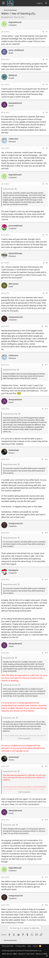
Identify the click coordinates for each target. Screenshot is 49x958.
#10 (46, 326)
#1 (47, 32)
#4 (47, 112)
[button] (47, 956)
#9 (47, 293)
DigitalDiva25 (8, 17)
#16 (46, 653)
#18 (46, 820)
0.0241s (32, 954)
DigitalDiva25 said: (9, 370)
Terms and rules (8, 946)
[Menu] (3, 3)
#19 (46, 877)
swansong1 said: (9, 718)
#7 (47, 235)
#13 (46, 459)
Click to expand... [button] (24, 738)
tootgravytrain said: (10, 414)
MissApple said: (8, 658)
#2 (47, 59)
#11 (46, 365)
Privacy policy (20, 946)
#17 (46, 766)
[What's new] (46, 3)
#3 (47, 84)
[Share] (43, 31)
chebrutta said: (8, 189)
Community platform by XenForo (22, 951)
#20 (46, 905)
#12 (46, 409)
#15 (46, 579)
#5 (47, 148)
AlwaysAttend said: (10, 464)
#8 (47, 263)
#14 (46, 533)
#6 (47, 184)
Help (29, 946)
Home (35, 946)
